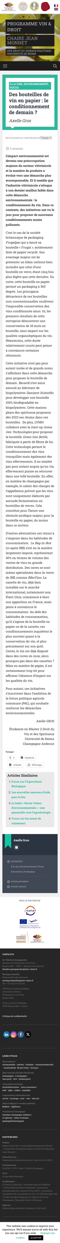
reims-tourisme (21, 1117)
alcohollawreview (10, 1087)
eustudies (26, 1090)
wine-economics (28, 1087)
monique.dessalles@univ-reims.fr (17, 980)
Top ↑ (54, 1237)
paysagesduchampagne (13, 1121)
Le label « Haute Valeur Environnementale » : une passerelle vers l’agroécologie (31, 807)
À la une (16, 84)
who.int (35, 1098)
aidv (4, 1090)
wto (28, 1098)
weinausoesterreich (44, 1064)
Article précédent (19, 881)
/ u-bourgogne (20, 1076)
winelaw (30, 1064)
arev (22, 1098)
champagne (7, 1076)
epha (10, 1090)
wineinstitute (10, 1067)
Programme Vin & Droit (26, 1237)
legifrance (15, 1106)
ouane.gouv (25, 1079)
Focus (14, 87)
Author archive (16, 847)
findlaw (5, 1106)
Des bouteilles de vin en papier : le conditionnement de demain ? (29, 103)
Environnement (36, 84)
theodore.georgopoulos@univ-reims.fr (19, 969)
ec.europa (14, 1098)
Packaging (29, 871)
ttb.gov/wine (23, 1067)
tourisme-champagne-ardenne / (17, 1114)
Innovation (17, 871)
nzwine (20, 1064)
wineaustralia (8, 1064)
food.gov (34, 1067)
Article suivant (18, 886)
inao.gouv (7, 1079)
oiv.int (5, 1098)
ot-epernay (7, 1117)
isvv (15, 1079)
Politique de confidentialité (14, 1016)
